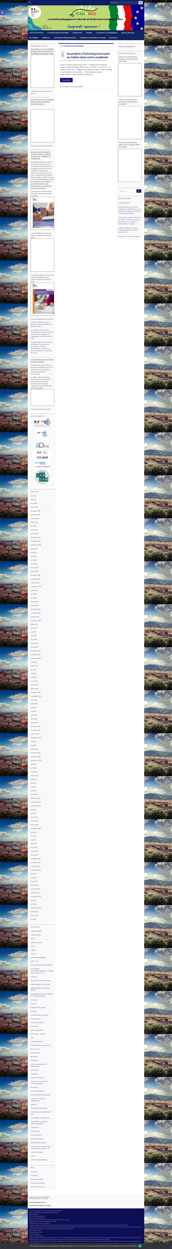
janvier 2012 (34, 915)
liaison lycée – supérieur (38, 1034)
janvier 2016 (34, 825)
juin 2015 (33, 836)
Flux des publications (37, 1179)
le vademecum (41, 275)
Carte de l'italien (36, 935)
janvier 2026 (34, 507)
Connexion (34, 1175)
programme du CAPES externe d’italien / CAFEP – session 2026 (129, 145)
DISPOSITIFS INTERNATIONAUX (41, 965)
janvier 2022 (34, 647)
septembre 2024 (36, 545)
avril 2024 (34, 560)
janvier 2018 (34, 775)
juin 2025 (33, 526)
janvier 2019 (34, 749)
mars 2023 (34, 598)
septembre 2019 (36, 738)
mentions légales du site (37, 1202)
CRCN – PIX (34, 961)
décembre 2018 (36, 753)
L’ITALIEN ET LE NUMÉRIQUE (107, 33)
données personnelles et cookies (40, 1205)
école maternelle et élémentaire (41, 980)
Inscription (34, 1171)
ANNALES (46, 38)
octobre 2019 (35, 734)
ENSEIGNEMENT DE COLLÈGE (40, 984)
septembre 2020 (36, 696)
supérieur (34, 1104)
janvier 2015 (34, 855)
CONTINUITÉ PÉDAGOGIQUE (65, 38)
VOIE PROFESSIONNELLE (39, 1160)
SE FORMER (33, 38)
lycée (32, 1037)
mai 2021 (33, 673)
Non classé (34, 1056)
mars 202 (33, 919)
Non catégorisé (35, 1053)
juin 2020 (33, 707)
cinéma (33, 946)
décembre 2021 (36, 651)
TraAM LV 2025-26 (124, 203)
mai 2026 (33, 499)
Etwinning (65, 86)
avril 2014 (34, 877)
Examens (33, 1003)
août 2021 (34, 662)
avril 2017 (34, 790)
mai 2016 (33, 813)
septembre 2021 (36, 658)
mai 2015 (33, 840)
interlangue (34, 1026)
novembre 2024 (36, 541)
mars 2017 (34, 794)
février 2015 (34, 851)
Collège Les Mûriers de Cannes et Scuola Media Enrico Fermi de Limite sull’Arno (128, 230)
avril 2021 (34, 677)
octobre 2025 (35, 518)
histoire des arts (36, 1019)
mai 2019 (33, 745)
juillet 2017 (34, 779)
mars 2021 (34, 681)
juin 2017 (33, 783)
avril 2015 (34, 843)
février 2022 (34, 643)
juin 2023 (33, 594)
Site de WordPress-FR (38, 1187)
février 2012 (34, 911)
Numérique (34, 1060)
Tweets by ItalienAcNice (126, 46)
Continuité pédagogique (38, 957)
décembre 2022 (36, 609)
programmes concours (38, 1077)
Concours (34, 954)
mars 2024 (34, 564)
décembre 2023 (36, 575)
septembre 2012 (36, 908)
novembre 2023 (36, 579)
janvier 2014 (34, 885)
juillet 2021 (34, 666)
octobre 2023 (35, 583)
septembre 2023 (36, 586)
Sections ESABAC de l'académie (41, 1095)
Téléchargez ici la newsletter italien (42, 146)
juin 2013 (33, 900)
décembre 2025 (36, 511)
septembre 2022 (36, 620)
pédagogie (34, 1074)
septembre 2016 (36, 806)
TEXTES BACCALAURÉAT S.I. (40, 1118)
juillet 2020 (34, 704)
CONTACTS (113, 38)
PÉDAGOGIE (77, 33)
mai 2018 (33, 764)
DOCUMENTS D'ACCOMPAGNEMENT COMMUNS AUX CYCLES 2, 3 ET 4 (42, 971)
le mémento (48, 233)
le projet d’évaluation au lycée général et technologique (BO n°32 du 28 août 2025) (41, 324)
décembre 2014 (36, 859)
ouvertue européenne (76, 86)
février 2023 (34, 601)
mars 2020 (34, 719)
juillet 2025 (34, 522)
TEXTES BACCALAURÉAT (39, 1108)
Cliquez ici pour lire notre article (40, 409)
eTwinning (75, 60)
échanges (69, 60)
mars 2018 (34, 772)
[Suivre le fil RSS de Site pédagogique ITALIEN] (30, 2)
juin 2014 (33, 874)
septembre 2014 (36, 870)
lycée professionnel (37, 1041)
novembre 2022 (36, 613)
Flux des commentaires (38, 1183)
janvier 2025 (34, 533)
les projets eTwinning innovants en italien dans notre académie (88, 55)
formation (34, 1011)
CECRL (33, 938)
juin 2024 (33, 552)
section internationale (37, 1091)
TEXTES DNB (35, 1131)
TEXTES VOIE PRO (37, 1152)
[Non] (170, 1246)
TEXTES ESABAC (36, 1135)
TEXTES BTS (35, 1127)
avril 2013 (34, 904)
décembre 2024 (36, 537)
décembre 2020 (36, 692)
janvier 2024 (34, 571)
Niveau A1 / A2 (35, 1049)
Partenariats (103, 60)
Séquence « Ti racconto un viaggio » (129, 236)
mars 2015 (34, 847)
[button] (2, 12)
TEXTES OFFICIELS (36, 33)
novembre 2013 (36, 889)
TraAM (33, 1156)
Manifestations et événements (40, 1045)
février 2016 (34, 821)
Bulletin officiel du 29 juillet (39, 177)
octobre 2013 (35, 893)
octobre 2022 (35, 617)
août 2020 (34, 700)
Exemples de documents (38, 1007)
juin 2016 (33, 809)
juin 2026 (33, 496)
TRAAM (89, 33)
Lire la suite (66, 80)
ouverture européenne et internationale (89, 60)
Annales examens (36, 931)
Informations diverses (37, 1022)
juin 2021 (33, 670)
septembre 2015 (36, 828)
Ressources (34, 1087)
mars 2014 (34, 881)
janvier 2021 (34, 688)
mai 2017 (33, 787)
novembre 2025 (36, 515)
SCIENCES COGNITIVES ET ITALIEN (93, 38)
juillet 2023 (34, 590)
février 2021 (34, 685)
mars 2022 (34, 639)
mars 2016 (34, 817)
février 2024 (34, 567)
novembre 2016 (36, 802)
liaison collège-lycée (37, 1030)
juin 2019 (33, 741)
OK (140, 1246)
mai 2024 (33, 556)
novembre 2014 (36, 862)
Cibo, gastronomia (36, 942)
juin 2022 (33, 628)
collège (33, 950)
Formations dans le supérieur (40, 1015)
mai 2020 (33, 711)
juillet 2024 (34, 549)
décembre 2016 (36, 798)
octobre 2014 (35, 866)
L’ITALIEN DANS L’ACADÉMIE (58, 33)
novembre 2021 (36, 654)
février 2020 (34, 722)
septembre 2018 (36, 760)
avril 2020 (34, 715)
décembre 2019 (36, 726)
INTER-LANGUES (128, 33)
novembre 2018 (36, 756)
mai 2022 (33, 632)
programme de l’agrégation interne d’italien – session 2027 (128, 102)
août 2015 (34, 832)
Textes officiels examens (38, 1142)
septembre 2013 (36, 896)
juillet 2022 (34, 624)
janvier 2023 (34, 605)
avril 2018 (34, 768)
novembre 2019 (36, 730)
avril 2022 (34, 635)
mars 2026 (34, 503)
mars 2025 (34, 530)
